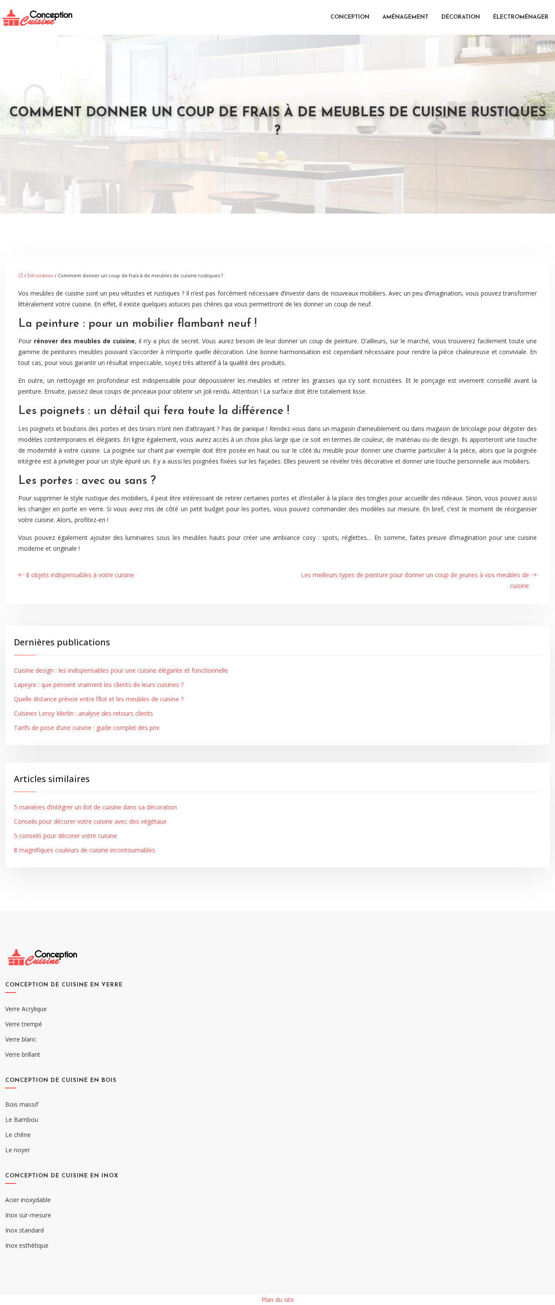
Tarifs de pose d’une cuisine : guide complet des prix (87, 727)
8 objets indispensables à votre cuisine (80, 575)
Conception (349, 17)
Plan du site (277, 1299)
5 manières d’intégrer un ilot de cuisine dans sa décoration (95, 807)
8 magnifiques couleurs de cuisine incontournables (84, 850)
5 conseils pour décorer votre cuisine (65, 836)
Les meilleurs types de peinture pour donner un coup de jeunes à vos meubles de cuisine (415, 580)
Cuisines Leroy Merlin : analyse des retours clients (83, 713)
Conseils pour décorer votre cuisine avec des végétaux (90, 821)
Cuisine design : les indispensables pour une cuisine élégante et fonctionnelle (121, 670)
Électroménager (520, 17)
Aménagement (405, 17)
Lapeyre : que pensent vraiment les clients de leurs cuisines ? (98, 684)
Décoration (460, 17)
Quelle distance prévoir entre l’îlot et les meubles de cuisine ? (98, 699)
